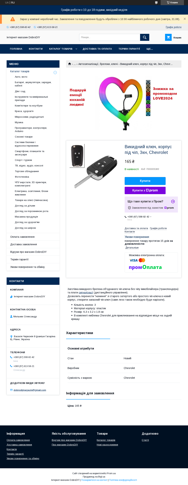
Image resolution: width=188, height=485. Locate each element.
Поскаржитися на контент (94, 480)
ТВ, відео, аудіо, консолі (29, 165)
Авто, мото (21, 76)
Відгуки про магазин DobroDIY (28, 251)
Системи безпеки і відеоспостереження (26, 144)
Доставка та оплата (97, 48)
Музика (19, 122)
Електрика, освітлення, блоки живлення (31, 193)
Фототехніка (22, 176)
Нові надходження (107, 444)
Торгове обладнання (27, 171)
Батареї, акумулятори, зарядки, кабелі (33, 84)
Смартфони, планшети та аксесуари (29, 153)
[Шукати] (144, 37)
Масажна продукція (26, 216)
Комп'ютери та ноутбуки (28, 105)
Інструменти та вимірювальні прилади (31, 98)
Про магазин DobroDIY (65, 444)
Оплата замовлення (22, 236)
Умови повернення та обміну (27, 266)
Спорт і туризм (23, 160)
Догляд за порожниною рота (31, 211)
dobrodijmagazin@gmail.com (30, 389)
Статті (145, 440)
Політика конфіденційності (123, 480)
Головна (16, 48)
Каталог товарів (60, 48)
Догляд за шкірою (25, 228)
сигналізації (86, 292)
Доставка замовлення (23, 244)
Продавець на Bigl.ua (94, 476)
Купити (145, 180)
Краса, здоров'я (24, 111)
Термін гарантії (129, 48)
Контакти (36, 48)
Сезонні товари (23, 136)
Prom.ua (111, 473)
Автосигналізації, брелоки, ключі (98, 64)
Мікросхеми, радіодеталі (29, 116)
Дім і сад (20, 91)
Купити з (138, 190)
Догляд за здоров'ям (27, 222)
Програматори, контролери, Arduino (31, 129)
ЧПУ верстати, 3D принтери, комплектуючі (31, 184)
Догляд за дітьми (25, 205)
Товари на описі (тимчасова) (31, 200)
